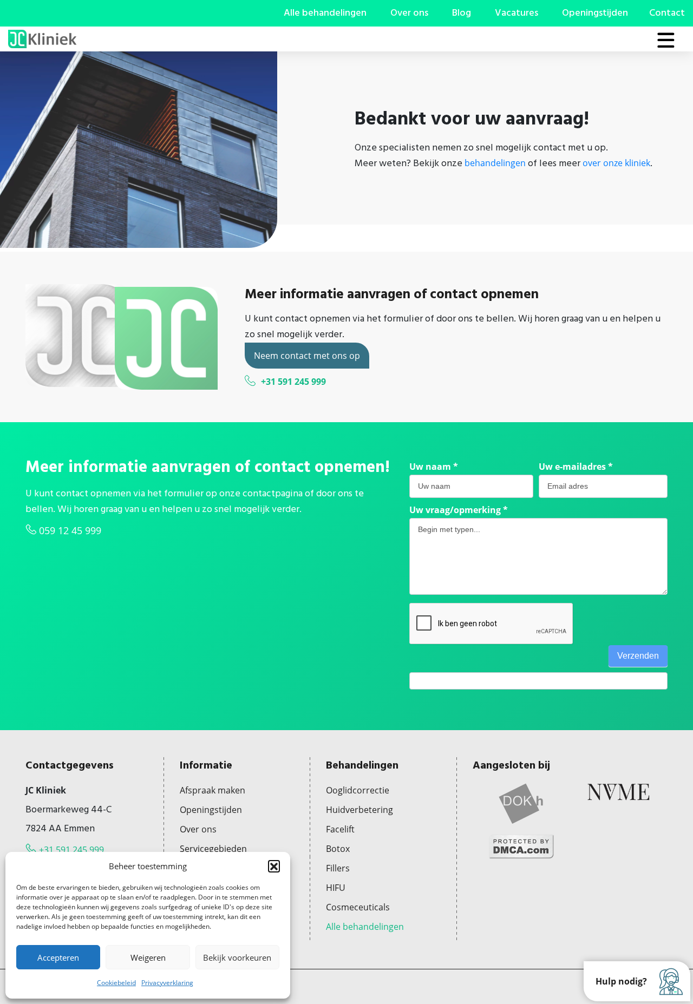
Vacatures (516, 13)
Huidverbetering (359, 810)
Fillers (338, 868)
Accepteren (58, 957)
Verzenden (638, 655)
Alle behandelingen (325, 13)
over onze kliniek (616, 163)
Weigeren (148, 957)
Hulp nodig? (621, 981)
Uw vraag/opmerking (458, 510)
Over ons (409, 13)
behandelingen (495, 163)
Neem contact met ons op (307, 356)
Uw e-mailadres (576, 467)
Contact (667, 13)
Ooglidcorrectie (357, 790)
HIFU (335, 888)
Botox (338, 849)
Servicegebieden (213, 849)
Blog (461, 13)
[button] (274, 866)
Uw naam (433, 467)
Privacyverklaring (167, 982)
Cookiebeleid (116, 982)
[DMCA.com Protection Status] (521, 845)
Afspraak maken (212, 790)
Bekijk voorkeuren (237, 957)
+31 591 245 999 (293, 382)
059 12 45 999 (70, 530)
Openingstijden (595, 13)
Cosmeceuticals (358, 907)
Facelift (340, 829)
